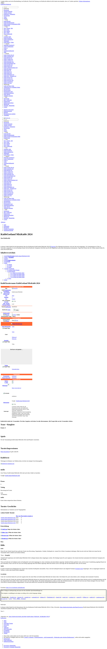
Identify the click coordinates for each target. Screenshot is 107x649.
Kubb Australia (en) (9, 56)
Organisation (6, 376)
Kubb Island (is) (8, 72)
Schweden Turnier (8, 623)
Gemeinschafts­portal (9, 50)
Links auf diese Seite (9, 86)
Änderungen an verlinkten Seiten (12, 87)
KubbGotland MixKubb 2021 (8, 517)
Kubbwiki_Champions (9, 14)
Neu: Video (6, 32)
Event (5, 626)
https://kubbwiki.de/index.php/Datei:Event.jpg (71, 607)
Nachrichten (7, 15)
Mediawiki (6, 104)
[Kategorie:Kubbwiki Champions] (7, 463)
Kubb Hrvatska (7, 69)
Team (5, 17)
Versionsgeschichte (8, 230)
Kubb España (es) (8, 65)
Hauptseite (6, 10)
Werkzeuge (6, 84)
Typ (6, 299)
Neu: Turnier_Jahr (8, 28)
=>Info (5, 97)
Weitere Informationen (84, 1)
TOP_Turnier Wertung (6, 304)
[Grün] (16, 320)
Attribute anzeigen (8, 95)
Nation (6, 365)
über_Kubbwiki (8, 100)
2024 (13, 295)
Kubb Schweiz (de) (8, 80)
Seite (5, 224)
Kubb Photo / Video (9, 42)
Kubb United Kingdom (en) (11, 67)
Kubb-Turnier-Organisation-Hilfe (12, 24)
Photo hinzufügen (5, 451)
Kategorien (3, 618)
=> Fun (5, 35)
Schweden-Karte (15, 369)
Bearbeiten (6, 227)
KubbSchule (7, 25)
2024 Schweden (8, 629)
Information (6, 326)
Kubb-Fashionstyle (8, 39)
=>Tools (6, 20)
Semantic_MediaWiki (9, 105)
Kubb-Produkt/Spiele (9, 22)
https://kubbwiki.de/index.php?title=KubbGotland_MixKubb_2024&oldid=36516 (29, 616)
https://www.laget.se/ (16, 388)
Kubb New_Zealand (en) (10, 76)
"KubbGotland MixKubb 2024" (23, 401)
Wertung (6, 302)
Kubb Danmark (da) (9, 62)
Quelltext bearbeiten (9, 229)
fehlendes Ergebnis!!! (9, 45)
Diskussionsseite (8, 111)
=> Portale (6, 53)
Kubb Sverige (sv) (8, 79)
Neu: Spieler (7, 31)
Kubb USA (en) (8, 83)
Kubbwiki (6, 8)
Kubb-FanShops (8, 38)
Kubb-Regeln (7, 21)
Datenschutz (7, 101)
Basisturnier (7, 632)
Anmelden (6, 115)
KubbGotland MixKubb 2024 (12, 475)
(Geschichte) (7, 290)
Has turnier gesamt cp (27, 516)
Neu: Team (6, 29)
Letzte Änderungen (8, 46)
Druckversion (7, 90)
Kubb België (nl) (8, 57)
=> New (6, 27)
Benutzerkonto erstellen (9, 114)
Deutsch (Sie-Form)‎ (9, 109)
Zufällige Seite (7, 36)
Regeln (7, 314)
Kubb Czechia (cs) (8, 60)
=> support (6, 43)
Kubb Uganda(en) (8, 81)
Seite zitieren (7, 94)
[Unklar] (14, 314)
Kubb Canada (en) (8, 59)
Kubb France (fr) (8, 66)
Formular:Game (79, 568)
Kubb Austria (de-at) (9, 55)
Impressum (6, 98)
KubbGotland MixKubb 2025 (8, 523)
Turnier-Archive (8, 13)
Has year (18, 516)
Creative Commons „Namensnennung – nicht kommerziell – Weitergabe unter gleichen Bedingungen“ (49, 637)
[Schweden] (16, 323)
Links (5, 49)
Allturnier (6, 627)
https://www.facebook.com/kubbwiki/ (15, 587)
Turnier (13, 299)
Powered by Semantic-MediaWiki (12, 647)
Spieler (5, 18)
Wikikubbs (6, 41)
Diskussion (6, 226)
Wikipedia (14, 338)
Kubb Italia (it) (7, 70)
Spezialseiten (7, 88)
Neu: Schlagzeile (8, 34)
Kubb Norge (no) (8, 77)
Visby (13, 326)
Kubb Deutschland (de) (9, 63)
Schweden (6, 624)
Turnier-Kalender (8, 11)
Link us (6, 48)
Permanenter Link (8, 91)
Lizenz (5, 107)
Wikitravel (14, 337)
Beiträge (6, 112)
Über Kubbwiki (8, 640)
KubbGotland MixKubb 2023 (8, 519)
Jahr (6, 295)
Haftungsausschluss (8, 102)
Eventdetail (6, 630)
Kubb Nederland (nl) (9, 74)
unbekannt (14, 376)
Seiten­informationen (9, 93)
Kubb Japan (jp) (8, 73)
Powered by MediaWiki (10, 645)
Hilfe (5, 52)
